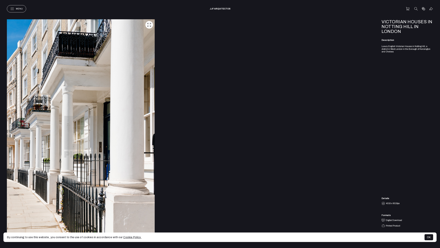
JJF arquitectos (220, 9)
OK (429, 237)
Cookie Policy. (132, 237)
